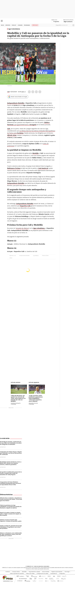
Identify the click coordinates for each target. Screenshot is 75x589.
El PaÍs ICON (40, 581)
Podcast (14, 25)
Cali (8, 92)
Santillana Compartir (42, 576)
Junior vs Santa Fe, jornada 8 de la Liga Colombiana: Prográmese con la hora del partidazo (11, 527)
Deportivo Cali (13, 255)
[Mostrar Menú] (2, 21)
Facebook (29, 91)
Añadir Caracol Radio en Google (19, 96)
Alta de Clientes (45, 571)
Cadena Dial (46, 578)
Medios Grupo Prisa (7, 581)
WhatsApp (39, 91)
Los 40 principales (26, 576)
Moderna (27, 581)
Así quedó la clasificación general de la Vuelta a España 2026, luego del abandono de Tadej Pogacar (11, 473)
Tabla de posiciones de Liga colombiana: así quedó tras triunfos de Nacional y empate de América (10, 506)
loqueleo (53, 581)
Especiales (35, 25)
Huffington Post (22, 578)
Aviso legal (67, 571)
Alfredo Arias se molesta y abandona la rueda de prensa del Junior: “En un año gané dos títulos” (11, 499)
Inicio (2, 25)
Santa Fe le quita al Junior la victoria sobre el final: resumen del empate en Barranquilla (10, 514)
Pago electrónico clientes (34, 571)
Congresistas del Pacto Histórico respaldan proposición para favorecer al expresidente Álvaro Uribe (10, 483)
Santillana (33, 576)
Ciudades (20, 25)
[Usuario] (73, 25)
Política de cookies (30, 573)
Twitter (32, 91)
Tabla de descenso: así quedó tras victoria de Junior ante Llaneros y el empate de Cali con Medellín (18, 398)
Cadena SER (48, 576)
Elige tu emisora (68, 21)
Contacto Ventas (16, 571)
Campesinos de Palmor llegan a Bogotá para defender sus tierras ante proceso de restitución (11, 453)
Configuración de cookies (42, 573)
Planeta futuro (57, 578)
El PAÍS (20, 576)
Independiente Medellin (24, 255)
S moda (46, 581)
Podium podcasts (34, 581)
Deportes (7, 25)
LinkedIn (36, 91)
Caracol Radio (37, 21)
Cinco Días (40, 578)
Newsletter (70, 25)
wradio (34, 578)
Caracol (64, 576)
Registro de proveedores (56, 571)
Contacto (7, 571)
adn (58, 576)
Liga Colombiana (14, 29)
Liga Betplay (36, 255)
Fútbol (11, 258)
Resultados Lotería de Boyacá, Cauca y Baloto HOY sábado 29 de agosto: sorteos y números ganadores (10, 463)
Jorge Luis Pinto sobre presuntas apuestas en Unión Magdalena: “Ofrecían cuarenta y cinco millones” (36, 398)
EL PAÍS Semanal (51, 578)
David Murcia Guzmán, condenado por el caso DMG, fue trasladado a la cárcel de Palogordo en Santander (10, 443)
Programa (56, 21)
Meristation (60, 581)
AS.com (54, 576)
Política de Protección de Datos (17, 573)
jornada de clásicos (22, 228)
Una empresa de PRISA (7, 577)
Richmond (19, 581)
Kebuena (63, 578)
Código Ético (62, 573)
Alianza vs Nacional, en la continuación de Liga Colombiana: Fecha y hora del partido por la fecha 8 (11, 534)
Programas (27, 25)
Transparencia (53, 573)
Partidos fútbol (45, 255)
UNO (30, 578)
